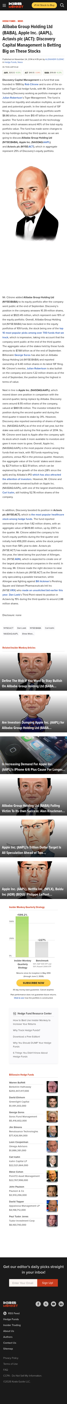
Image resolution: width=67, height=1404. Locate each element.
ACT (31, 146)
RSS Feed (14, 1313)
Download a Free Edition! (26, 1036)
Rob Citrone (32, 84)
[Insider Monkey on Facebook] (39, 1304)
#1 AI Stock (44, 5)
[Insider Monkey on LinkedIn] (61, 1304)
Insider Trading (12, 1325)
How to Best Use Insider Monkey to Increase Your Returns (32, 1022)
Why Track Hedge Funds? (26, 1030)
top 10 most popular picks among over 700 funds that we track (33, 332)
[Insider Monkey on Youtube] (55, 1304)
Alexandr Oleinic (54, 59)
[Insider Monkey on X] (47, 1304)
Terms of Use (10, 1364)
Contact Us (9, 1343)
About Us (8, 1331)
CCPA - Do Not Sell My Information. (22, 1375)
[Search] (62, 5)
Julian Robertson (12, 98)
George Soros (22, 355)
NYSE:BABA (35, 627)
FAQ (5, 1369)
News (20, 21)
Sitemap (8, 1349)
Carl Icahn (8, 492)
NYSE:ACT (8, 627)
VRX (12, 590)
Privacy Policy (10, 1358)
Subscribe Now (33, 983)
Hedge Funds (8, 21)
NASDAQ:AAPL (11, 633)
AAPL (46, 142)
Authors (8, 1337)
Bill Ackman (42, 581)
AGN (17, 559)
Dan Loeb (14, 595)
